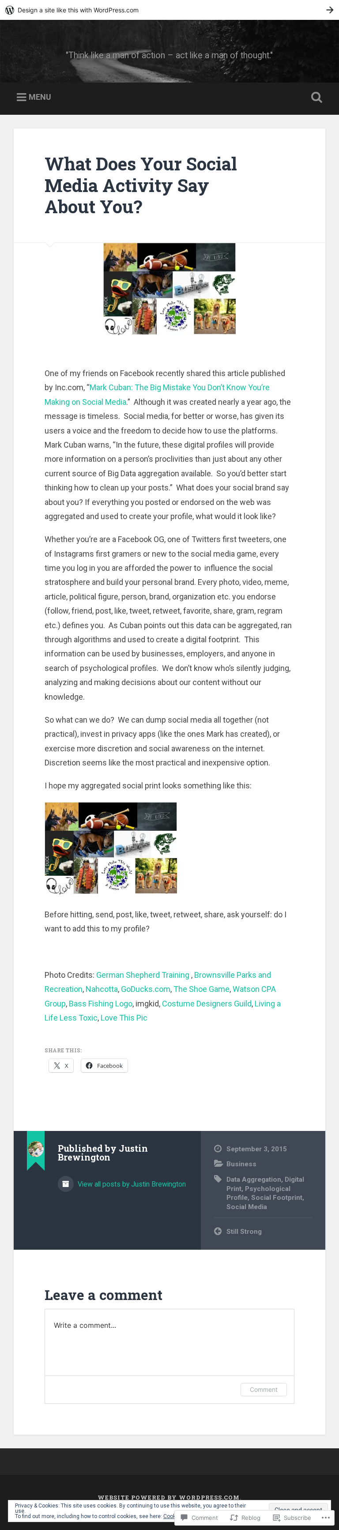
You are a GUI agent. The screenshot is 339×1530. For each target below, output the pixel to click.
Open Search (315, 98)
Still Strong (244, 1232)
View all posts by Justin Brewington (131, 1184)
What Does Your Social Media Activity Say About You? (141, 185)
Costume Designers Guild (207, 1003)
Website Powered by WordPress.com (169, 1497)
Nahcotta (102, 989)
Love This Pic (124, 1017)
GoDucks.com (145, 989)
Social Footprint (276, 1198)
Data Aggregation (253, 1179)
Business (241, 1164)
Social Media (246, 1207)
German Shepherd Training (143, 975)
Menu (40, 97)
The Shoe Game (201, 989)
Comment (264, 1389)
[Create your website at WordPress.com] (169, 10)
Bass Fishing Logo (100, 1003)
